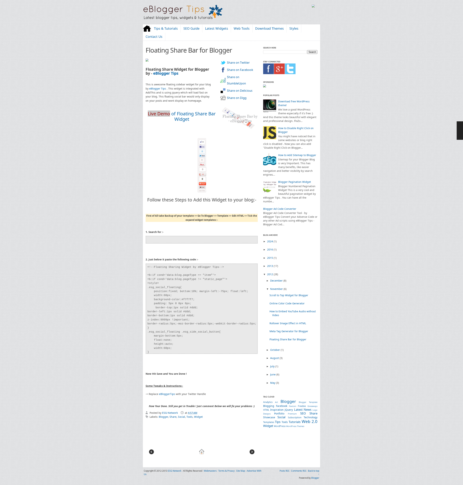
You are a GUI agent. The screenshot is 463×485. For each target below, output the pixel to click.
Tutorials (295, 422)
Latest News (302, 409)
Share (173, 416)
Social (181, 416)
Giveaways (312, 406)
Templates (268, 422)
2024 (270, 241)
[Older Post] (252, 454)
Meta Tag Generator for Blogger (288, 331)
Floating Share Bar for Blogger (287, 339)
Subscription (294, 417)
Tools (189, 416)
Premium (292, 413)
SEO (303, 413)
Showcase (269, 417)
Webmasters (210, 470)
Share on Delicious (239, 91)
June (273, 374)
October (275, 350)
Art (276, 402)
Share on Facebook (240, 70)
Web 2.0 (309, 421)
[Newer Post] (151, 454)
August (275, 358)
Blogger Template (308, 402)
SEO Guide (191, 28)
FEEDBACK (460, 130)
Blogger (163, 416)
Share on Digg (237, 98)
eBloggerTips (167, 394)
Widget (198, 416)
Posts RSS (284, 470)
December (276, 280)
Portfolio (279, 413)
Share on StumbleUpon (236, 80)
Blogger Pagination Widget (294, 182)
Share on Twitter (238, 63)
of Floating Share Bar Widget (182, 116)
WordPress (280, 426)
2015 (270, 257)
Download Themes (269, 28)
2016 (270, 249)
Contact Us (154, 36)
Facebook (281, 406)
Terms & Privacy (226, 470)
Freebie (302, 406)
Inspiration (277, 409)
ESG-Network (170, 412)
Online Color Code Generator (287, 303)
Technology (310, 417)
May (273, 382)
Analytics (268, 402)
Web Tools (242, 28)
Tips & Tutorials (166, 28)
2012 (270, 274)
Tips (278, 422)
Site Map (240, 470)
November (277, 289)
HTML (266, 409)
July (272, 366)
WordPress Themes (295, 426)
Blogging (268, 406)
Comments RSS (298, 470)
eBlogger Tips (165, 73)
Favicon (292, 406)
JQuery (289, 409)
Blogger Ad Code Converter (279, 208)
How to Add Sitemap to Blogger (297, 155)
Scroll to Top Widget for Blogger (288, 295)
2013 (270, 266)
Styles (293, 28)
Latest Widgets (216, 28)
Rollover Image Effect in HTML (287, 323)
